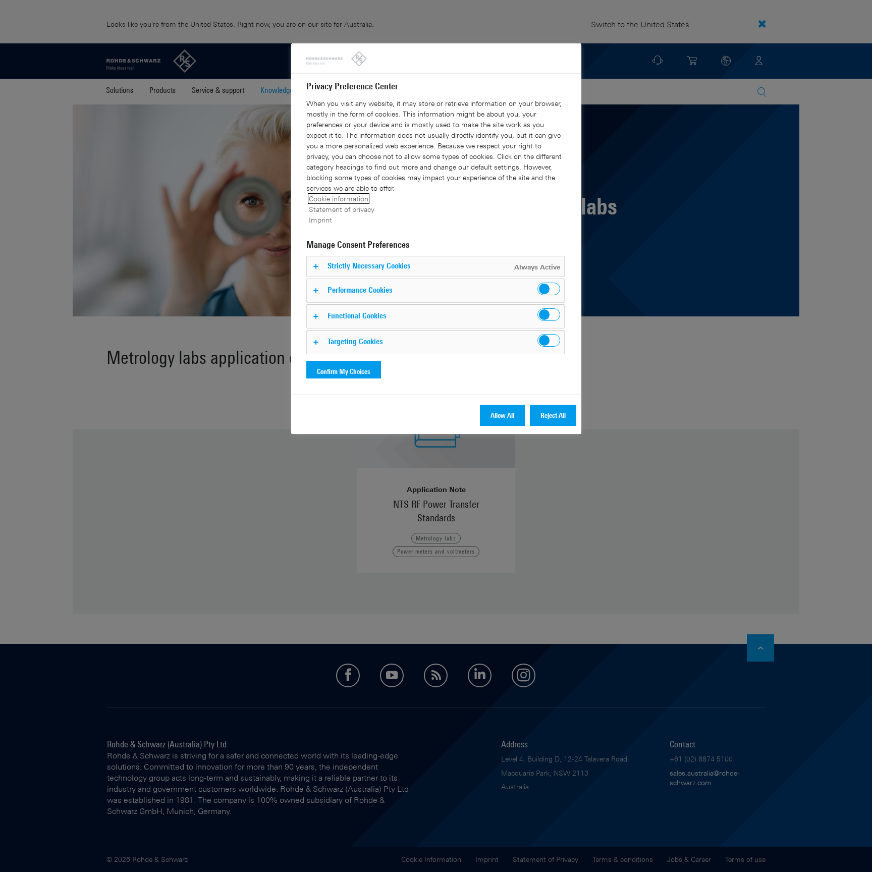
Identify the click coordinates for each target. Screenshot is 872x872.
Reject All (553, 415)
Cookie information (338, 198)
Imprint (320, 219)
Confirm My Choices (343, 371)
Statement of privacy (341, 209)
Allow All (502, 415)
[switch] (548, 289)
